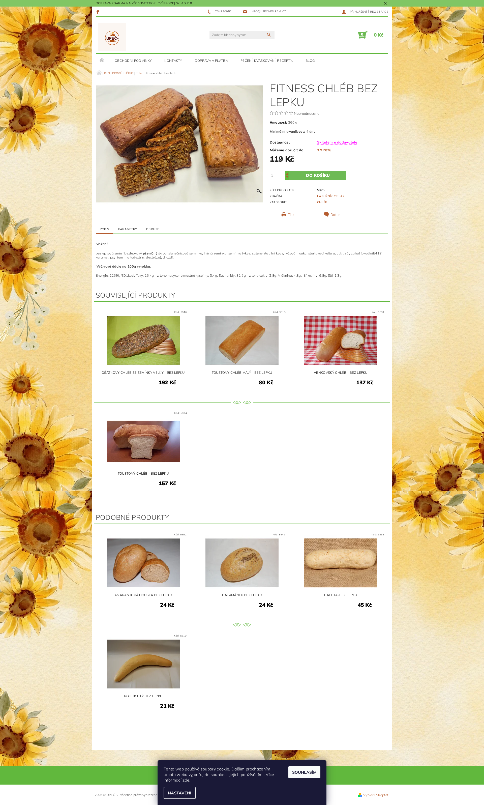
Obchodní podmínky (133, 61)
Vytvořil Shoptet (375, 795)
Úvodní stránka (102, 60)
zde (186, 780)
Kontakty (173, 61)
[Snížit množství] (287, 177)
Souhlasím (304, 772)
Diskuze (152, 229)
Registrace (379, 11)
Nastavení (179, 792)
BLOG (310, 61)
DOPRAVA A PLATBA (211, 61)
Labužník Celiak (331, 196)
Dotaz (335, 214)
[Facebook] (98, 11)
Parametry (127, 229)
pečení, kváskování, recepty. (266, 61)
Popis (104, 229)
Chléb (322, 202)
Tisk (291, 214)
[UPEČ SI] (112, 37)
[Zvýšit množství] (287, 173)
